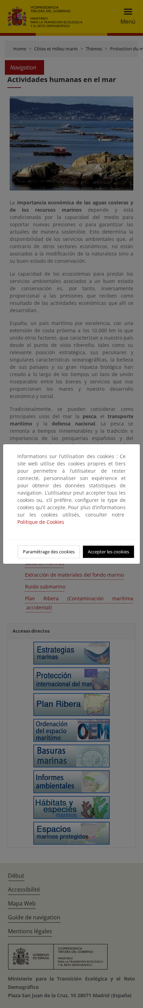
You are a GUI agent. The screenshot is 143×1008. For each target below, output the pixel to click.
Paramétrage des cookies (49, 551)
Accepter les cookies (108, 551)
